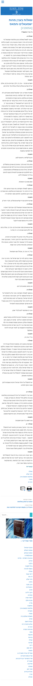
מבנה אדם (29, 600)
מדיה (30, 603)
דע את (30, 576)
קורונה (30, 642)
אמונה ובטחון (28, 553)
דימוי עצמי (29, 574)
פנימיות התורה (27, 629)
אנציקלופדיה (28, 555)
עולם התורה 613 (27, 624)
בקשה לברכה (28, 569)
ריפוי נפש (29, 648)
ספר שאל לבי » (26, 540)
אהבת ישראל (28, 547)
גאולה (30, 471)
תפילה (30, 677)
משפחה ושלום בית (26, 616)
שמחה (30, 666)
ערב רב (30, 482)
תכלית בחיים (28, 671)
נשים (30, 619)
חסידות (30, 595)
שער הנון (29, 669)
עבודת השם (28, 621)
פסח (31, 632)
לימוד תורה (29, 598)
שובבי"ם (29, 661)
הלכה (30, 582)
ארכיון (30, 561)
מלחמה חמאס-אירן (26, 477)
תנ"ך (30, 674)
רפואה (30, 650)
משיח (30, 479)
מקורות (30, 611)
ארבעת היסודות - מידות (25, 558)
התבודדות (29, 587)
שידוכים (30, 664)
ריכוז (31, 645)
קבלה (30, 640)
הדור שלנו (29, 474)
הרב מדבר (29, 584)
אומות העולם (28, 550)
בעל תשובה (28, 566)
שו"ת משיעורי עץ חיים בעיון (24, 658)
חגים (30, 590)
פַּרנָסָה (30, 635)
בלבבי (30, 563)
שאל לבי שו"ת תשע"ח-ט (24, 653)
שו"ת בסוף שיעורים (26, 656)
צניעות (30, 637)
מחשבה (29, 606)
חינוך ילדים (29, 592)
